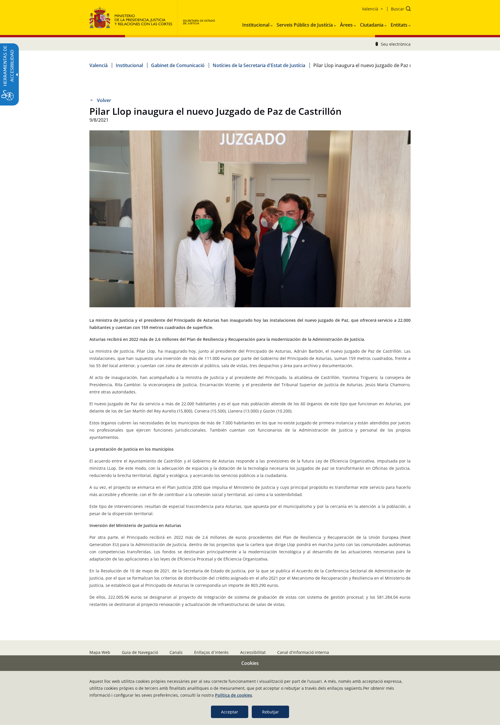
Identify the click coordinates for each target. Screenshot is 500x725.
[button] (399, 9)
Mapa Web (99, 652)
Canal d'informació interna (303, 652)
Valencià (98, 65)
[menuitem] (257, 23)
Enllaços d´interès (211, 652)
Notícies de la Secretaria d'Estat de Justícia (259, 65)
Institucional (129, 65)
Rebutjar (270, 712)
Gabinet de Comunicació (178, 65)
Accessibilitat (253, 652)
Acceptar (229, 712)
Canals (176, 652)
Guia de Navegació (140, 652)
